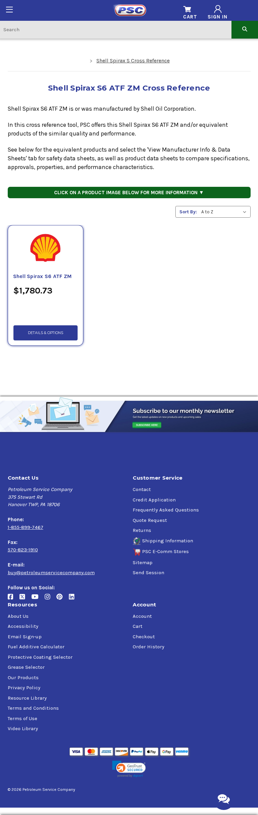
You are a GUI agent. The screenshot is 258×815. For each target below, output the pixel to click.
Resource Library (27, 698)
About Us (18, 616)
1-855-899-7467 (25, 527)
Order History (148, 647)
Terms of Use (22, 718)
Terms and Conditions (33, 708)
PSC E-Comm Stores (165, 551)
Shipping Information (167, 541)
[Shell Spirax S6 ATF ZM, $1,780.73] (45, 248)
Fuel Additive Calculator (36, 647)
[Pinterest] (62, 599)
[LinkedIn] (74, 599)
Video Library (23, 728)
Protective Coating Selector (40, 657)
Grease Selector (26, 667)
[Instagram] (50, 599)
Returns (142, 530)
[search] (244, 29)
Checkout (144, 637)
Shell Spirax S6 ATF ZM (42, 276)
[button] (129, 769)
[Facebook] (13, 599)
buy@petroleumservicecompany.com (51, 572)
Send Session (148, 572)
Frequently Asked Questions (166, 510)
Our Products (23, 677)
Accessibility (23, 626)
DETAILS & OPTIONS (45, 333)
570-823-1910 (23, 550)
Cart (137, 626)
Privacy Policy (24, 688)
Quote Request (150, 520)
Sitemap (143, 562)
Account (142, 616)
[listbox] (225, 211)
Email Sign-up (25, 637)
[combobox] (115, 29)
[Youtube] (38, 599)
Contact (142, 489)
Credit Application (154, 500)
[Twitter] (25, 599)
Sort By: (188, 212)
